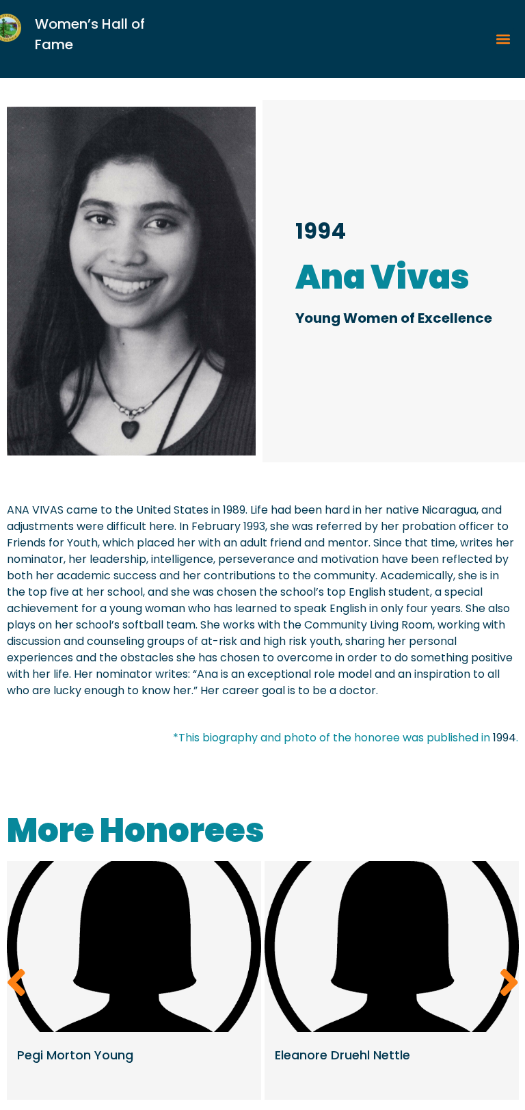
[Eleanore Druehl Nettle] (392, 946)
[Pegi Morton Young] (134, 946)
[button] (503, 39)
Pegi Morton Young (75, 1054)
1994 (320, 230)
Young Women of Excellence (393, 318)
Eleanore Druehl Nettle (342, 1054)
